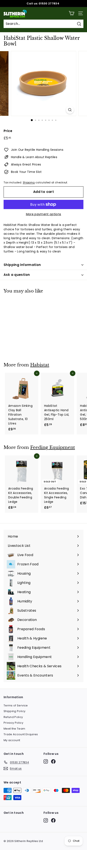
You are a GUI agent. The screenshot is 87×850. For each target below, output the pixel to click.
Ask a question (17, 274)
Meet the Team (14, 729)
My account (12, 740)
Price (8, 131)
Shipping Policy (14, 711)
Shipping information (22, 265)
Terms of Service (16, 705)
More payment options (43, 214)
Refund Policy (13, 717)
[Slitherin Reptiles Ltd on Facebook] (53, 761)
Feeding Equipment (52, 447)
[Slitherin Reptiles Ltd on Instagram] (46, 761)
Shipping (29, 182)
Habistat (39, 365)
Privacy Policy (13, 723)
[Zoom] (70, 110)
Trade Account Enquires (21, 734)
